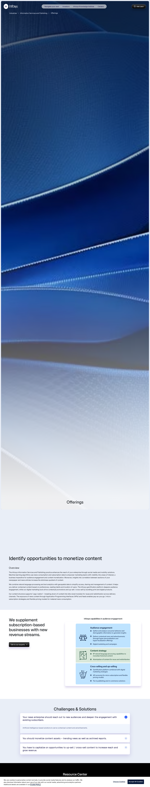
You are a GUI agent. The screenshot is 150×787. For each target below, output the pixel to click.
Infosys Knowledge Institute (83, 6)
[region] (75, 782)
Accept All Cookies (136, 782)
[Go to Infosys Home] (13, 6)
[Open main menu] (6, 6)
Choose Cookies (119, 782)
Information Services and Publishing (33, 13)
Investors (66, 6)
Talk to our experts (18, 645)
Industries (13, 13)
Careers (101, 6)
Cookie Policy (35, 785)
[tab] (75, 718)
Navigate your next (51, 6)
